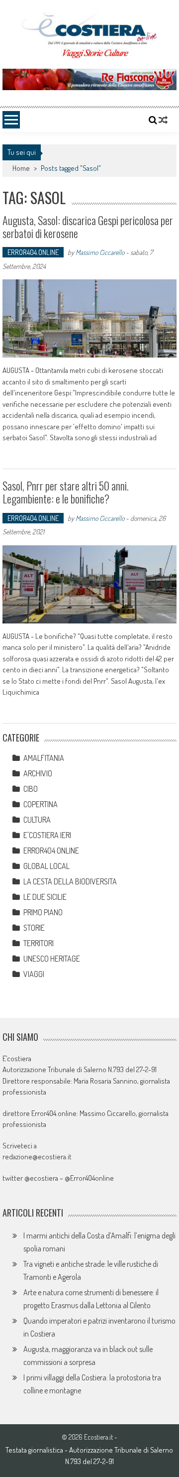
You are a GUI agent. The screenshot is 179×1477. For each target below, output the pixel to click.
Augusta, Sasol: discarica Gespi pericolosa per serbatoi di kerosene (87, 226)
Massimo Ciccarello (100, 252)
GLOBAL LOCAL (46, 866)
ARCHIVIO (37, 773)
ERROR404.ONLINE (33, 252)
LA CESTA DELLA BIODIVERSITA (70, 881)
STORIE (34, 928)
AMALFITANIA (43, 758)
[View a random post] (163, 120)
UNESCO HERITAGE (51, 959)
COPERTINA (40, 804)
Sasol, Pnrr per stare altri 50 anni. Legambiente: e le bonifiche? (65, 492)
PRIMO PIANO (43, 912)
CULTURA (37, 820)
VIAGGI (33, 974)
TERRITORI (38, 943)
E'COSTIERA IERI (47, 835)
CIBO (30, 789)
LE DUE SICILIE (45, 897)
